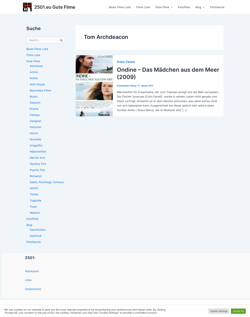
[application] (171, 7)
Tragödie (35, 200)
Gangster (35, 121)
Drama (34, 108)
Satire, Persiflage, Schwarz (47, 182)
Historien (35, 127)
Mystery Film (38, 163)
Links (28, 280)
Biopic (34, 96)
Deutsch (35, 102)
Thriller (34, 194)
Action (34, 72)
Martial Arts (37, 157)
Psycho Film (37, 170)
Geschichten (38, 229)
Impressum (32, 271)
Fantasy (35, 115)
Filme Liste (143, 7)
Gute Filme (162, 7)
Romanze (36, 176)
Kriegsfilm (36, 145)
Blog (198, 7)
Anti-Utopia (37, 84)
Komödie (35, 139)
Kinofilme (184, 7)
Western (35, 212)
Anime (34, 78)
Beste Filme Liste (120, 7)
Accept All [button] (238, 311)
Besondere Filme (40, 90)
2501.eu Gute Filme (54, 7)
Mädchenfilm (38, 151)
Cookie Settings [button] (218, 311)
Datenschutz (33, 289)
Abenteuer (36, 66)
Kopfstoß (35, 235)
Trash (33, 206)
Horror (34, 133)
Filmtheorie (217, 7)
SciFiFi (34, 188)
